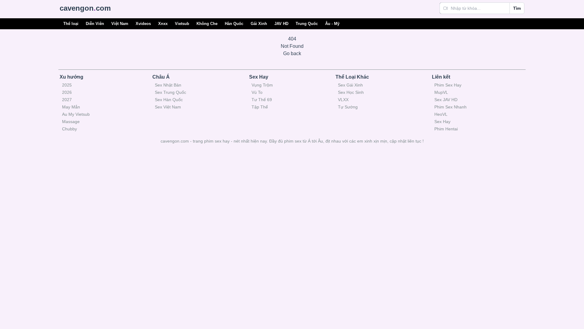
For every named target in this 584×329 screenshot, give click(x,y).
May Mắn (71, 106)
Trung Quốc (307, 23)
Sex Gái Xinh (350, 85)
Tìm (517, 8)
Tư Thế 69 (262, 99)
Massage (71, 121)
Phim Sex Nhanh (450, 106)
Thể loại (70, 23)
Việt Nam (119, 23)
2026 (67, 92)
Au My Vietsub (76, 114)
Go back (292, 53)
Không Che (206, 23)
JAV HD (281, 23)
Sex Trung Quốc (170, 92)
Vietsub (182, 23)
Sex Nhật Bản (168, 85)
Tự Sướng (348, 106)
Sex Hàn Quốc (169, 99)
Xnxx (163, 23)
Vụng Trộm (262, 85)
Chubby (69, 128)
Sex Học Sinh (351, 92)
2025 (67, 85)
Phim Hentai (446, 128)
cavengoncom (85, 8)
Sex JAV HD (445, 99)
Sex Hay (442, 121)
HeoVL (440, 114)
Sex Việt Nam (168, 106)
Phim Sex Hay (447, 85)
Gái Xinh (259, 23)
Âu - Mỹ (332, 23)
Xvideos (143, 23)
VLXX (343, 99)
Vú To (257, 92)
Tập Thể (260, 106)
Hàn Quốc (234, 23)
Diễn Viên (95, 23)
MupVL (441, 92)
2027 (67, 99)
